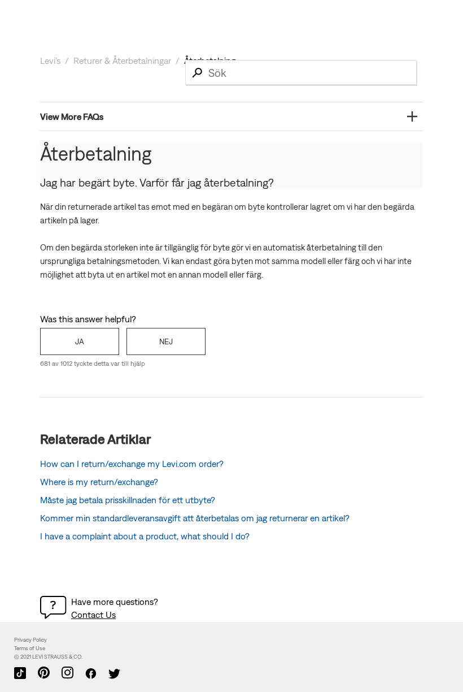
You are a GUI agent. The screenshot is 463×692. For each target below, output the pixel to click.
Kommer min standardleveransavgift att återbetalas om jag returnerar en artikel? (195, 518)
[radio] (79, 341)
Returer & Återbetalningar (122, 60)
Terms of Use (29, 648)
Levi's (50, 60)
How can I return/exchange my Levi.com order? (132, 464)
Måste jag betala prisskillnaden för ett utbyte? (127, 500)
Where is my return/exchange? (99, 482)
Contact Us (93, 614)
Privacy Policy (30, 640)
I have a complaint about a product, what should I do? (145, 536)
